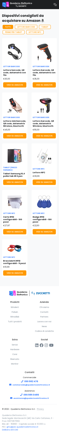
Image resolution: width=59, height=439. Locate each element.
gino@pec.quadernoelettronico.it (22, 426)
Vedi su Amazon (15, 84)
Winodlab (14, 316)
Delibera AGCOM (10, 429)
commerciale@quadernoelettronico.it (31, 385)
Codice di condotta (44, 331)
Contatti (44, 312)
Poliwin (15, 312)
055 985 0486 (31, 394)
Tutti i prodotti (15, 321)
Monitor (14, 363)
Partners (44, 316)
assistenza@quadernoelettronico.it (31, 398)
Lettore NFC (35, 32)
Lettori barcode (26, 27)
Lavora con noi (44, 321)
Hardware (14, 349)
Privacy (40, 409)
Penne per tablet (13, 32)
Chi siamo (44, 307)
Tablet (44, 27)
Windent (15, 307)
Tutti (8, 27)
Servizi (15, 344)
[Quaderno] (17, 4)
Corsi (14, 354)
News (44, 326)
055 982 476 (31, 381)
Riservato (14, 359)
